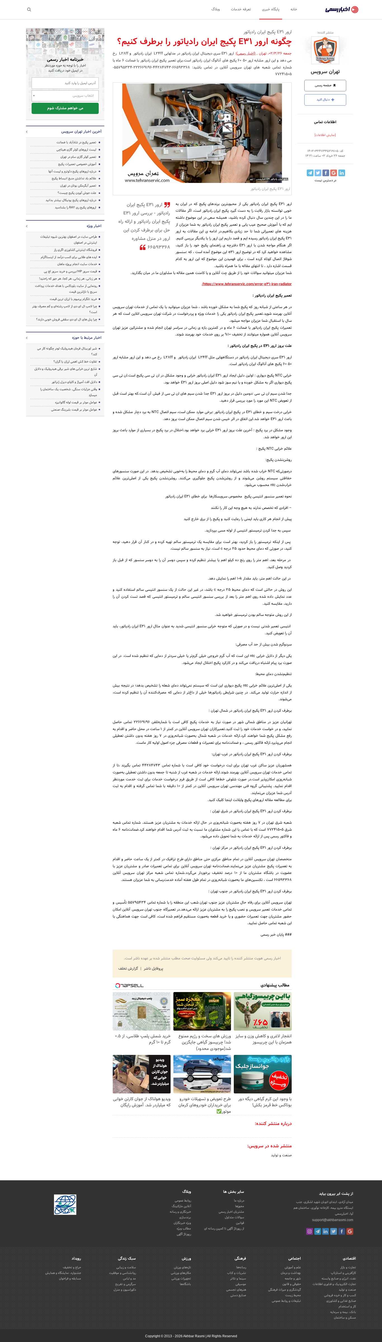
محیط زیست (293, 1295)
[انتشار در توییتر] (318, 173)
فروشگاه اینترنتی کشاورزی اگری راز (75, 249)
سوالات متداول (234, 1217)
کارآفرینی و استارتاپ (343, 1273)
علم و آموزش (293, 1267)
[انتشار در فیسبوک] (325, 173)
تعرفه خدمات (241, 9)
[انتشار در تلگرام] (310, 173)
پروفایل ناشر (153, 969)
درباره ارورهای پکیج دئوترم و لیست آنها (72, 171)
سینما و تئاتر (238, 1278)
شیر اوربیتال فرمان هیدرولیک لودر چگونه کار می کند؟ (67, 351)
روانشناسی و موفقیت (122, 1273)
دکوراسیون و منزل (125, 1289)
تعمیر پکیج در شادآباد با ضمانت (76, 142)
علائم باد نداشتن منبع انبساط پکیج (74, 178)
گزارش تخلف (128, 969)
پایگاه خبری (270, 9)
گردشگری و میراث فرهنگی (284, 1289)
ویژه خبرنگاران (182, 1223)
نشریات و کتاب (236, 1273)
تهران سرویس (325, 72)
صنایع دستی (238, 1295)
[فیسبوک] (341, 1231)
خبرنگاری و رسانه (180, 1211)
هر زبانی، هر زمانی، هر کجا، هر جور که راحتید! (68, 278)
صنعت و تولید (281, 1155)
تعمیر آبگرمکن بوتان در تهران (78, 185)
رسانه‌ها (241, 1267)
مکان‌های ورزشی (181, 1273)
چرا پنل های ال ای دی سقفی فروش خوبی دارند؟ (66, 319)
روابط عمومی (183, 1200)
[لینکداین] (325, 1231)
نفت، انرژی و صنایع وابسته (339, 1278)
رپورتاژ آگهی (184, 1234)
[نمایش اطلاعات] (325, 135)
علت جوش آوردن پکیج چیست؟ (77, 193)
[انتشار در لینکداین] (341, 173)
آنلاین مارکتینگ (181, 1206)
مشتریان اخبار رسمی (231, 1211)
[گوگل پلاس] (349, 1231)
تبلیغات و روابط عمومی (286, 1300)
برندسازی (185, 1217)
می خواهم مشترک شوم (65, 108)
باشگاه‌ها (185, 1284)
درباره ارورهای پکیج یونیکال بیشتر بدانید (71, 200)
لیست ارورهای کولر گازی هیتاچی (76, 149)
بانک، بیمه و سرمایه (343, 1312)
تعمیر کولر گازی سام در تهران (78, 156)
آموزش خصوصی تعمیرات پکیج (77, 164)
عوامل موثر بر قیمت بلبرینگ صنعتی (74, 409)
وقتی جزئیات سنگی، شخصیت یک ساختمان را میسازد (68, 392)
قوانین (240, 1223)
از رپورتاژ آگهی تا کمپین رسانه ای (224, 1228)
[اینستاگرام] (309, 1231)
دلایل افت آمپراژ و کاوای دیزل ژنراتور (74, 382)
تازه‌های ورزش (182, 1267)
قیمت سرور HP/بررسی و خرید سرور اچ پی (70, 271)
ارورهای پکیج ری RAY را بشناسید (75, 207)
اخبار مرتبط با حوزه (87, 338)
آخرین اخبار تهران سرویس (81, 132)
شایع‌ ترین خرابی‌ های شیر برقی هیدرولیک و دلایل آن (65, 371)
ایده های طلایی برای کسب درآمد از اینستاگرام (69, 257)
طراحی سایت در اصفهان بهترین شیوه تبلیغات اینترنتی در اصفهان (68, 239)
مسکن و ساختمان (345, 1317)
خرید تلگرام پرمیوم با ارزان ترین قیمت (73, 299)
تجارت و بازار (348, 1267)
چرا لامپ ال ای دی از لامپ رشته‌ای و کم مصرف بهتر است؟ (64, 309)
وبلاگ (215, 9)
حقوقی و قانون (291, 1284)
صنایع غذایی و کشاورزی (341, 1300)
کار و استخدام (347, 1306)
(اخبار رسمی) (246, 54)
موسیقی (240, 1284)
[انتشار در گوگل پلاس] (333, 173)
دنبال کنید (324, 99)
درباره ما (239, 1200)
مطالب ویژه (184, 1228)
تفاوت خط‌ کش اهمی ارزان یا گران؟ (75, 361)
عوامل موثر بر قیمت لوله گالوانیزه (76, 402)
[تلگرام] (317, 1231)
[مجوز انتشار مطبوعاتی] (65, 1205)
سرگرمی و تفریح (125, 1284)
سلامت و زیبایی (126, 1267)
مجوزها (239, 1206)
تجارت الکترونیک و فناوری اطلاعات (334, 1284)
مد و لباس (129, 1278)
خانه (294, 9)
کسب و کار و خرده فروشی (340, 1295)
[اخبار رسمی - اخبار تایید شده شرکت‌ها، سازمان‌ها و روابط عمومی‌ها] (342, 10)
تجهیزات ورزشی (181, 1278)
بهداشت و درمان (291, 1273)
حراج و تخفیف (72, 1267)
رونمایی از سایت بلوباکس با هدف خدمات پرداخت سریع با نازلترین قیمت (66, 288)
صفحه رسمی (323, 85)
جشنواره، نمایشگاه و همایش (63, 1273)
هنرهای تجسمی (236, 1289)
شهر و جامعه (293, 1278)
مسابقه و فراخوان (70, 1278)
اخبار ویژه (94, 226)
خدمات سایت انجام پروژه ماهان (77, 264)
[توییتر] (333, 1231)
